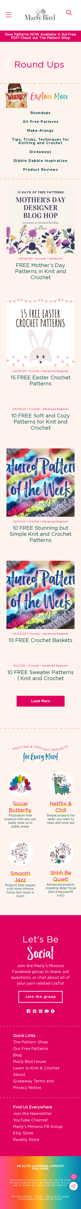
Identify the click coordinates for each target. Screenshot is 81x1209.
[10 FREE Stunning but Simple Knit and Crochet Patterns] (40, 482)
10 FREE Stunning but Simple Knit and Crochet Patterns (40, 534)
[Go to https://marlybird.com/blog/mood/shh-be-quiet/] (61, 869)
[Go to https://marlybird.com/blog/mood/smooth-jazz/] (20, 869)
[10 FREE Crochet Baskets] (40, 595)
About (19, 1075)
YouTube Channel (30, 1120)
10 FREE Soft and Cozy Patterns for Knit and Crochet (40, 422)
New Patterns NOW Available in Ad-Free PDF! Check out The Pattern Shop (40, 36)
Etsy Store (23, 1133)
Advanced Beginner (55, 371)
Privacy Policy (22, 1196)
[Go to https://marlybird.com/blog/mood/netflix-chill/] (61, 798)
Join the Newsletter (32, 1114)
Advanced (55, 258)
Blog (17, 1055)
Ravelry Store (26, 1140)
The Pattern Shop (30, 1042)
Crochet (40, 258)
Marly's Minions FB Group (38, 1127)
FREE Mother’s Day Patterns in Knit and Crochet (40, 271)
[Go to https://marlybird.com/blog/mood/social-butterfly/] (20, 800)
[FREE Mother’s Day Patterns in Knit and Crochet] (40, 220)
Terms (39, 1196)
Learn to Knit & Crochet (36, 1068)
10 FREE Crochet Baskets (40, 640)
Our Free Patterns (30, 1049)
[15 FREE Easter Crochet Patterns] (40, 332)
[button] (28, 1011)
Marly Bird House (29, 1062)
